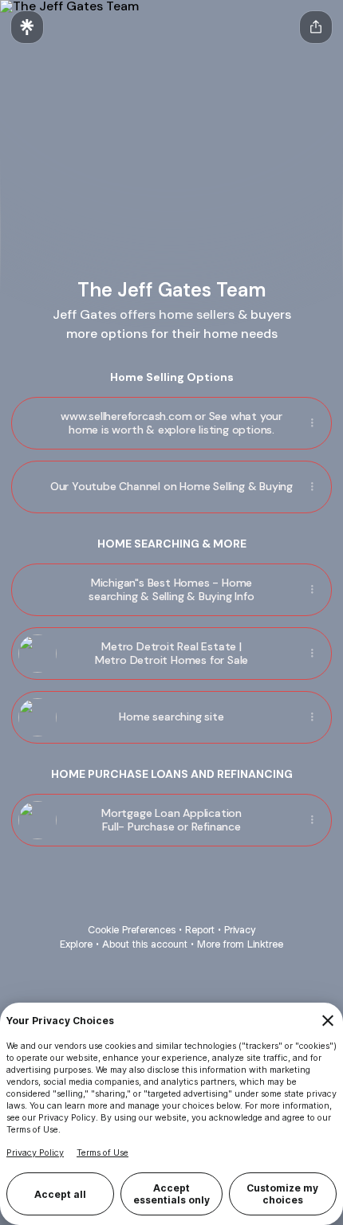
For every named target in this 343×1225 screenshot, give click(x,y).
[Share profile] (316, 27)
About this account (144, 944)
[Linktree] (27, 27)
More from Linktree (240, 944)
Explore (76, 944)
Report (200, 929)
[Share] (311, 423)
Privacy (239, 929)
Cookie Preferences (131, 929)
